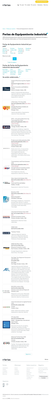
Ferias (5, 365)
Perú (27, 50)
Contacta (28, 372)
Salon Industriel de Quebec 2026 (19, 178)
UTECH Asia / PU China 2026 (18, 102)
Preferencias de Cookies (43, 377)
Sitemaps (18, 365)
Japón (19, 53)
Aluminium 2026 (15, 192)
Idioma (46, 359)
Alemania (5, 50)
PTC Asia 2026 (15, 317)
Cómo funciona (30, 375)
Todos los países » (12, 62)
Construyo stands (42, 368)
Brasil (4, 51)
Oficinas (28, 374)
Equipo (28, 371)
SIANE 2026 (14, 227)
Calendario (5, 368)
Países (4, 369)
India (4, 48)
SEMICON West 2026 (16, 243)
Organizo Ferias (42, 372)
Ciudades (5, 371)
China (4, 53)
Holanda (20, 51)
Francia (20, 48)
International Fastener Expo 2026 (19, 211)
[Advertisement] (25, 17)
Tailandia (20, 50)
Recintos (5, 374)
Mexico (12, 53)
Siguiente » (28, 354)
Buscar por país (6, 56)
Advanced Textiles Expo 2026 (18, 336)
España (27, 48)
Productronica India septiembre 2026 (20, 140)
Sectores (5, 372)
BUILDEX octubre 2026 (17, 286)
